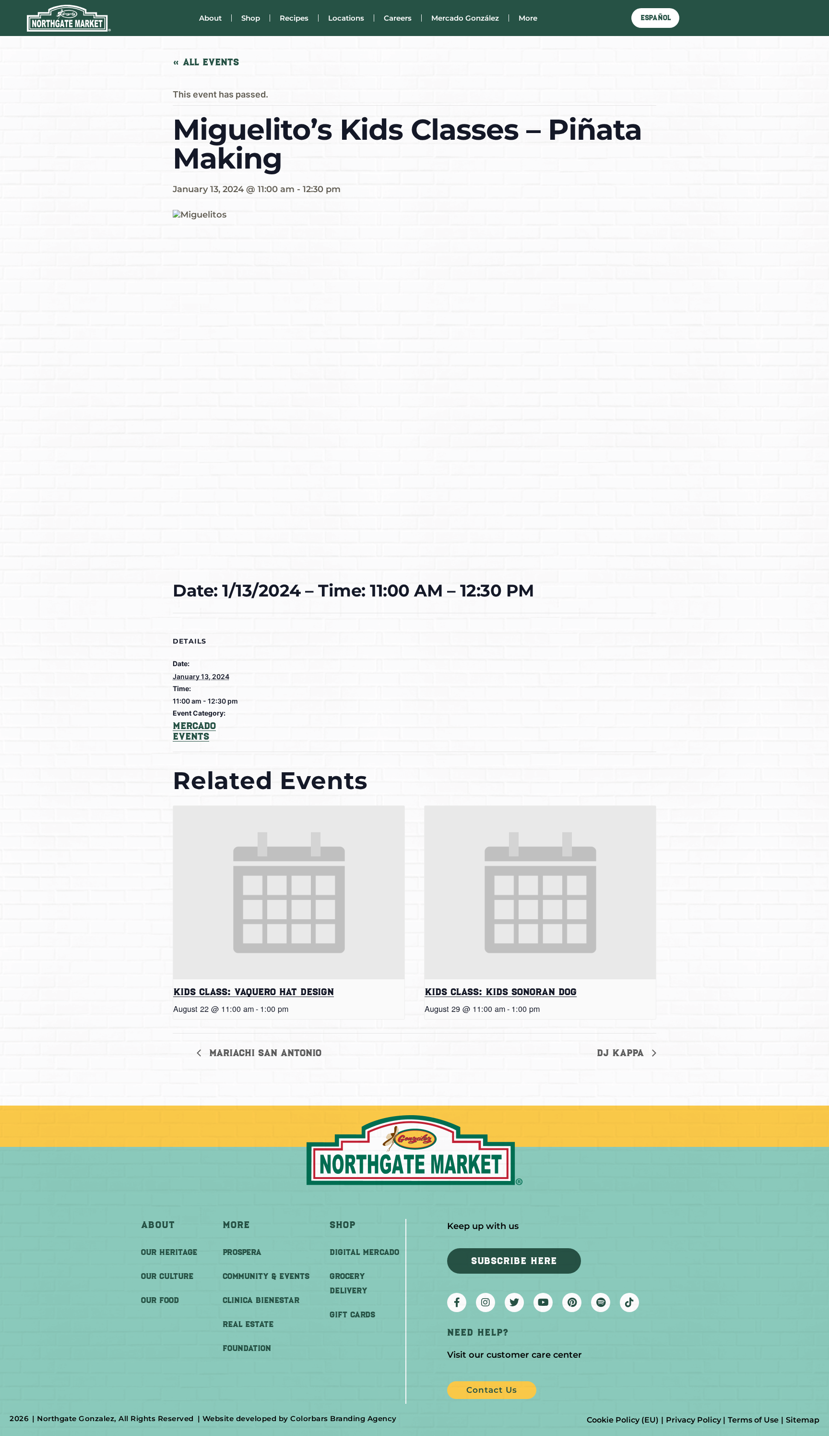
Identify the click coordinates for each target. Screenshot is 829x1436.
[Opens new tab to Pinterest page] (571, 1302)
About (210, 18)
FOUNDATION (247, 1348)
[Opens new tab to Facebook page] (456, 1302)
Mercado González (465, 18)
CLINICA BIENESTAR (261, 1300)
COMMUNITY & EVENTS (266, 1276)
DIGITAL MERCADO (364, 1252)
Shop (250, 18)
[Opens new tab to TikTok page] (629, 1302)
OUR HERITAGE (169, 1252)
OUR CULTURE (167, 1276)
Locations (346, 18)
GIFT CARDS (352, 1314)
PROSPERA (242, 1252)
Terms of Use (753, 1419)
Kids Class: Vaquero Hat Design (253, 992)
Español (655, 17)
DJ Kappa (622, 1053)
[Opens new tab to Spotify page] (600, 1302)
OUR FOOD (160, 1300)
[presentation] (288, 892)
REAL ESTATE (248, 1324)
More (528, 18)
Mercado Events (194, 731)
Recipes (294, 18)
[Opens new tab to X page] (514, 1302)
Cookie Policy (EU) (623, 1419)
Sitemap (802, 1419)
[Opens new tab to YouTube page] (543, 1302)
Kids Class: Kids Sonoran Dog (501, 992)
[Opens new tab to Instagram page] (485, 1302)
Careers (398, 18)
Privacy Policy (693, 1419)
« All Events (206, 62)
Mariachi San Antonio (263, 1053)
